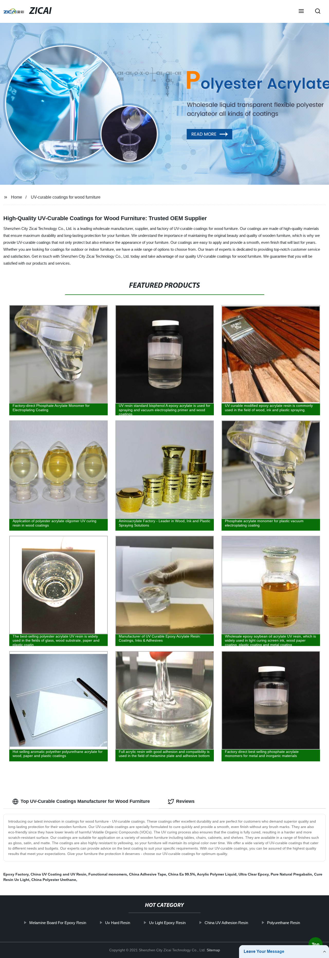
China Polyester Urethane (53, 880)
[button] (301, 11)
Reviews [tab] (185, 801)
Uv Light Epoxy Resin (167, 922)
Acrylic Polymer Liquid (216, 874)
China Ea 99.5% (181, 874)
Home (16, 197)
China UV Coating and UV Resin (58, 874)
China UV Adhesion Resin (226, 922)
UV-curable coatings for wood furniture (65, 197)
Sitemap (213, 950)
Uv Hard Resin (117, 922)
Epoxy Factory (16, 874)
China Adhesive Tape (147, 874)
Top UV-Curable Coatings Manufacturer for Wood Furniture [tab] (85, 801)
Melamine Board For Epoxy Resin (57, 922)
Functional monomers (107, 874)
